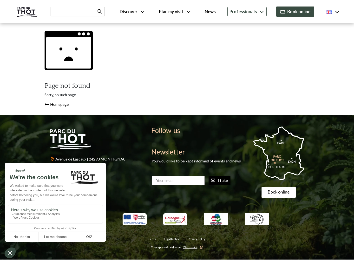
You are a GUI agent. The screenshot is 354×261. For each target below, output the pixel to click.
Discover (129, 11)
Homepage (59, 104)
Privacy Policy (196, 239)
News (210, 11)
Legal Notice (172, 239)
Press (152, 239)
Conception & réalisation (174, 247)
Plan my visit (171, 11)
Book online (298, 11)
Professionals (243, 11)
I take (223, 180)
